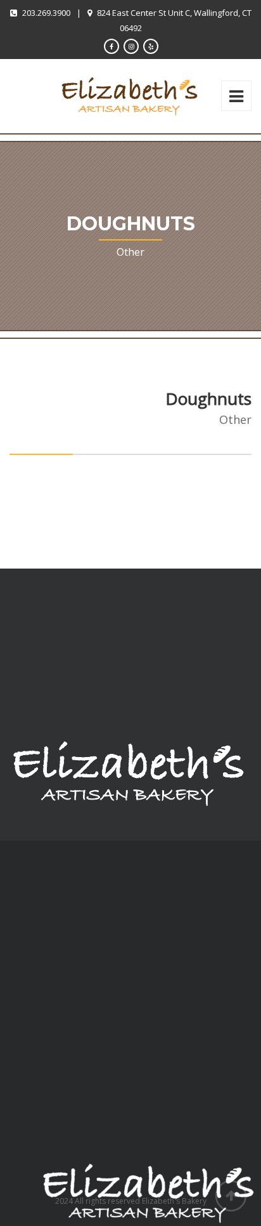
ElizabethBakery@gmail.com (80, 1063)
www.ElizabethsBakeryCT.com (84, 1084)
